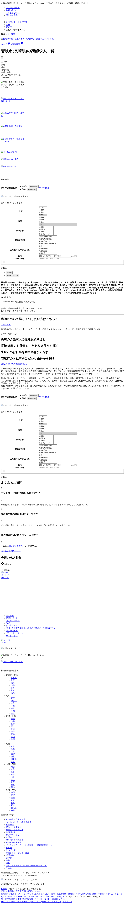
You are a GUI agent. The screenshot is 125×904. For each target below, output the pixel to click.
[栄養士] (58, 222)
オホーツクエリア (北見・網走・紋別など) (46, 896)
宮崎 (13, 805)
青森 (13, 680)
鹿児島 (14, 808)
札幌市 (4, 889)
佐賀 (13, 795)
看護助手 (10, 825)
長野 (13, 724)
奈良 (13, 756)
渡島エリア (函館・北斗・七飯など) (46, 902)
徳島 (13, 785)
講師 (8, 863)
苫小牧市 (5, 899)
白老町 (31, 899)
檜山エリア (67, 902)
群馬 (13, 714)
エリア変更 (10, 34)
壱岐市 (9, 27)
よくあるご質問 (13, 13)
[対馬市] (43, 212)
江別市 (4, 891)
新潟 (13, 719)
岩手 (13, 688)
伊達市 (25, 899)
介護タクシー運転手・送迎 (17, 853)
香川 (13, 780)
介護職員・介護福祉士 (15, 819)
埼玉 (13, 703)
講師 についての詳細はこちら (14, 364)
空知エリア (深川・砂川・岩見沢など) (17, 894)
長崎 (8, 25)
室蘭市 (12, 899)
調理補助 (10, 855)
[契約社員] (46, 229)
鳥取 (13, 772)
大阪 (13, 746)
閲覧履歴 (17, 44)
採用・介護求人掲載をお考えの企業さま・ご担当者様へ (30, 628)
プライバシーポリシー (15, 633)
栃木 (13, 708)
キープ (6, 44)
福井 (13, 731)
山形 (13, 685)
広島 (13, 769)
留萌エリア (73, 894)
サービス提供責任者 (14, 830)
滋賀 (13, 754)
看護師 (9, 848)
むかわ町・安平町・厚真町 (46, 899)
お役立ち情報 (12, 625)
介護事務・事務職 (13, 842)
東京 (13, 698)
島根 (13, 774)
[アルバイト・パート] (46, 234)
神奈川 (14, 701)
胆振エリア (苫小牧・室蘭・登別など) (84, 896)
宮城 (13, 690)
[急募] (48, 246)
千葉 (13, 706)
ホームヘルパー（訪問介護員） (19, 822)
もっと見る (6, 297)
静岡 (13, 739)
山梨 (13, 721)
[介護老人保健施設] (48, 239)
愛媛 (13, 782)
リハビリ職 (11, 850)
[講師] (58, 224)
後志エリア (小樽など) (21, 902)
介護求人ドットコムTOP (16, 22)
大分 (13, 800)
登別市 (18, 899)
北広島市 (11, 891)
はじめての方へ (13, 8)
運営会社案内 (12, 15)
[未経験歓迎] (48, 251)
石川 (13, 726)
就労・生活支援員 (13, 827)
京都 (13, 749)
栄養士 (9, 860)
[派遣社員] (46, 232)
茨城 (13, 711)
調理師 (9, 858)
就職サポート (12, 618)
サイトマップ (12, 636)
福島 (13, 693)
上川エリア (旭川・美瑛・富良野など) (50, 894)
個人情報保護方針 (16, 546)
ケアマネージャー (13, 835)
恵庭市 (18, 891)
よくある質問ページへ (11, 551)
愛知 (13, 737)
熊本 (13, 803)
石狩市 (31, 891)
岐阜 (13, 734)
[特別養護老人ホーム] (48, 237)
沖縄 (13, 810)
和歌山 (14, 759)
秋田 (13, 683)
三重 (13, 762)
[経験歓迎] (48, 253)
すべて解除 (44, 188)
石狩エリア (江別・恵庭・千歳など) (25, 889)
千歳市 (25, 891)
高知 (13, 787)
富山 (13, 729)
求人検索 (10, 616)
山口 (13, 777)
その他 (9, 868)
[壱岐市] (43, 215)
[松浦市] (43, 210)
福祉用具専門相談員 (14, 840)
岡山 (13, 767)
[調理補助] (58, 217)
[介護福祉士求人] (48, 249)
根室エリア (23, 896)
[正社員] (46, 227)
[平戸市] (43, 208)
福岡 (13, 792)
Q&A (8, 623)
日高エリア (6, 902)
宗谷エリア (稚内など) (87, 894)
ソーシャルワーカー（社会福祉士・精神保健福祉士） (29, 845)
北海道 (14, 678)
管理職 (9, 837)
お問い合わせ (12, 10)
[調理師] (58, 220)
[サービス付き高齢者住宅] (48, 244)
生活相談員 (11, 832)
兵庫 (13, 751)
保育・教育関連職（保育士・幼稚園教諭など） (26, 866)
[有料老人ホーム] (48, 241)
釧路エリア (13, 896)
